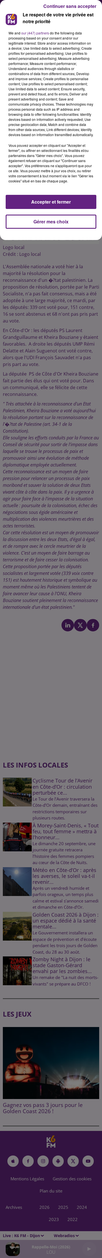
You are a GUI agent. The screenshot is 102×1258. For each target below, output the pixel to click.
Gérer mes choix (51, 221)
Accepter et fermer (51, 202)
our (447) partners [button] (35, 32)
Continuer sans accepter (69, 6)
